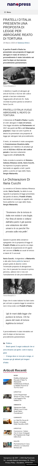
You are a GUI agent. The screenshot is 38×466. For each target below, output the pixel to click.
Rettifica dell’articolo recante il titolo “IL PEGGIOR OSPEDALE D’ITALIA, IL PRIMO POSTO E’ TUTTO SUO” (21, 382)
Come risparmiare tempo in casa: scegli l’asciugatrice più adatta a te (21, 397)
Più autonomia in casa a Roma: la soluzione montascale (21, 445)
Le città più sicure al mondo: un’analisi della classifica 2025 (21, 422)
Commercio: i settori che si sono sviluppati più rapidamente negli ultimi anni (21, 434)
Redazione (29, 462)
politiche (19, 261)
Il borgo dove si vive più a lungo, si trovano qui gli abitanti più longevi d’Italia (18, 359)
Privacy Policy (10, 462)
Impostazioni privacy (31, 464)
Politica (9, 343)
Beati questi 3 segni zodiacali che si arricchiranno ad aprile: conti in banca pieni (18, 350)
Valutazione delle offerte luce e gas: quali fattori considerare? (21, 410)
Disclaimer (20, 462)
